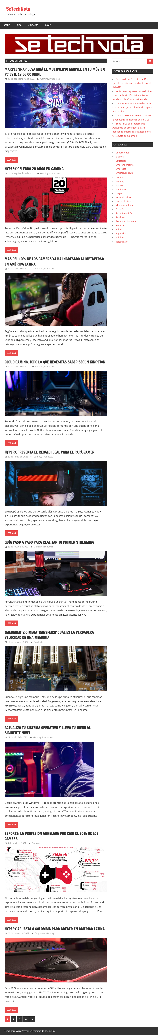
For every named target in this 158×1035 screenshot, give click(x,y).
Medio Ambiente (124, 205)
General (120, 184)
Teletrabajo (122, 241)
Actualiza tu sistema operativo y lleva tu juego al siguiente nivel (48, 730)
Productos (54, 78)
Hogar (119, 193)
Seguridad (121, 233)
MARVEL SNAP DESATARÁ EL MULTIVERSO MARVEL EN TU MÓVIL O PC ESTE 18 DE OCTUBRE (55, 72)
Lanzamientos (123, 201)
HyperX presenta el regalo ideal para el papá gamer (49, 452)
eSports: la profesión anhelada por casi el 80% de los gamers (51, 836)
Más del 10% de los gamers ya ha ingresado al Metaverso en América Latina (54, 261)
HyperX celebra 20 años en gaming (34, 168)
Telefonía (120, 237)
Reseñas (120, 225)
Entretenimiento (124, 172)
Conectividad (122, 152)
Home (48, 25)
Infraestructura (123, 197)
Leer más (11, 159)
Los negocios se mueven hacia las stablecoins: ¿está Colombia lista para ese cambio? (132, 107)
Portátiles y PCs (124, 213)
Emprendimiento (125, 164)
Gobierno (121, 188)
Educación (121, 160)
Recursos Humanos (126, 221)
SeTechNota (18, 8)
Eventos (120, 176)
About (7, 25)
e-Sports (120, 156)
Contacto (33, 25)
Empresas (40, 933)
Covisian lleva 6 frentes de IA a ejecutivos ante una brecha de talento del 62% (132, 83)
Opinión (120, 209)
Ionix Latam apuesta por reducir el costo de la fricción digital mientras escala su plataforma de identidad (132, 95)
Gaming (44, 78)
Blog (19, 25)
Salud (119, 229)
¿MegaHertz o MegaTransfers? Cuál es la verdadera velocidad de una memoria (49, 635)
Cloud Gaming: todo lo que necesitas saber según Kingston (55, 362)
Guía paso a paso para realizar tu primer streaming (49, 542)
